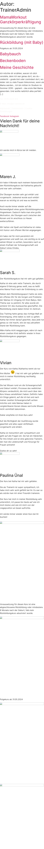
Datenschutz (17, 108)
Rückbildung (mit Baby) (21, 42)
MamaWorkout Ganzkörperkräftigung (20, 19)
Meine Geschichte (17, 67)
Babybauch (10, 53)
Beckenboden (13, 60)
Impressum (5, 108)
